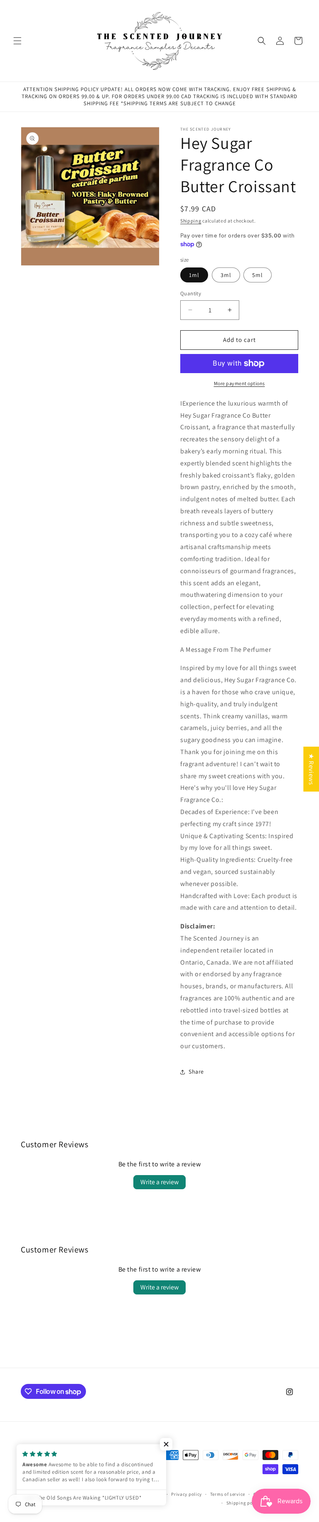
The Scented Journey (96, 1494)
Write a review (159, 1182)
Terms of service (227, 1494)
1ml (194, 275)
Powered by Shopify (141, 1494)
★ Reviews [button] (311, 769)
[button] (17, 41)
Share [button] (196, 1071)
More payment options (239, 383)
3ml (226, 275)
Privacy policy (186, 1494)
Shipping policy (243, 1503)
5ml (257, 275)
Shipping (190, 221)
